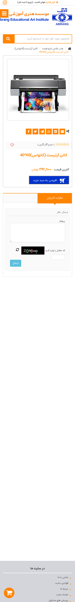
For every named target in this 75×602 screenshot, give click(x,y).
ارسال (15, 263)
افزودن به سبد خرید (45, 180)
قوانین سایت (61, 583)
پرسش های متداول (58, 600)
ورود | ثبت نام (25, 2)
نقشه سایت (62, 594)
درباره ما (64, 588)
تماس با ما (63, 577)
